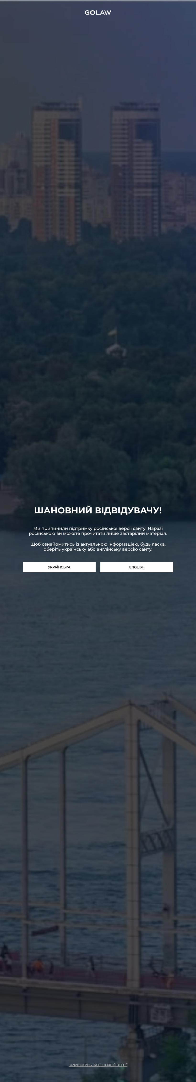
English (136, 567)
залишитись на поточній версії (98, 1065)
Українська (59, 567)
